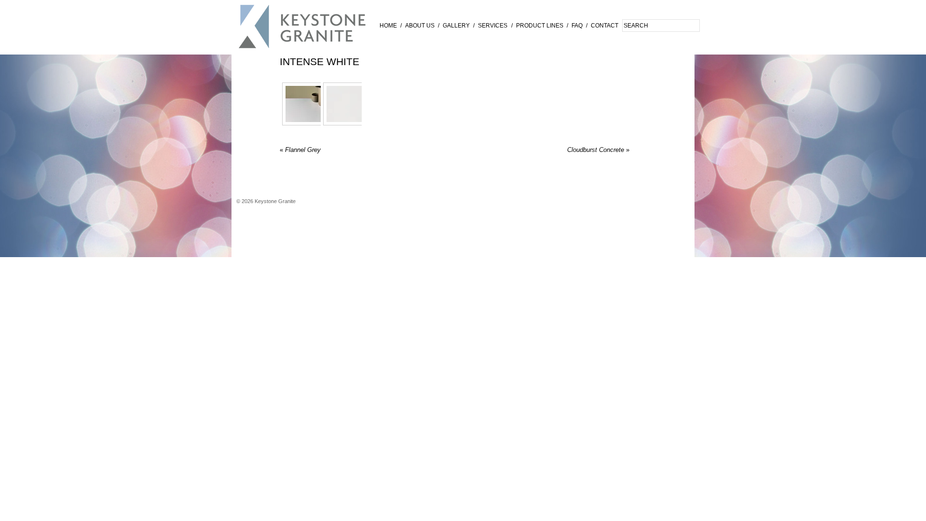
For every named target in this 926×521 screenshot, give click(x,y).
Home (388, 25)
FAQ (577, 25)
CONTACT (604, 25)
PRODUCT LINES (539, 25)
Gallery (456, 25)
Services (492, 25)
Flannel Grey (300, 149)
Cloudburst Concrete (598, 149)
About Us (420, 25)
